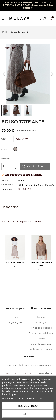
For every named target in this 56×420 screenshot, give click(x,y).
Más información (11, 398)
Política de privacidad (41, 328)
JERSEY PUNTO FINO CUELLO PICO (41, 264)
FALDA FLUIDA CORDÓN (15, 263)
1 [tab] (28, 279)
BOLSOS (49, 185)
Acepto (28, 414)
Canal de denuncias (41, 344)
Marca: (4, 181)
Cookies (41, 339)
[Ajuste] (44, 19)
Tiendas (41, 317)
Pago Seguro (15, 322)
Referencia (6, 189)
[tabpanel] (14, 254)
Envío (15, 317)
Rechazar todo (28, 405)
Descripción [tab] (9, 207)
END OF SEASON (34, 185)
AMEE (21, 181)
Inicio (20, 185)
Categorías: (7, 185)
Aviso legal (40, 322)
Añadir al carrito (37, 166)
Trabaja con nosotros (41, 349)
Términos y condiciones (41, 333)
